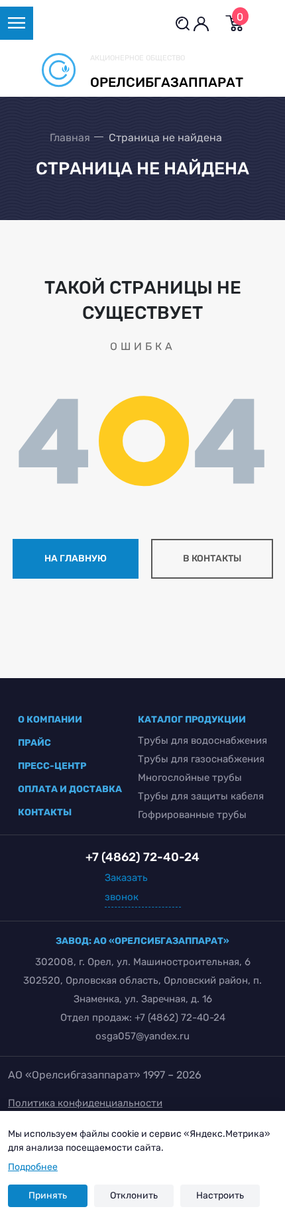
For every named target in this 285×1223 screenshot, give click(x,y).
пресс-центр (52, 766)
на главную (75, 558)
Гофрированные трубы (192, 815)
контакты (45, 812)
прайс (34, 742)
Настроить (220, 1195)
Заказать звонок (126, 887)
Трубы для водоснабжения (202, 740)
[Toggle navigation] (16, 23)
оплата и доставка (70, 789)
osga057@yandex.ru (142, 1036)
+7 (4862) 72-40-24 (180, 1017)
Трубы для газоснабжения (201, 759)
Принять (47, 1195)
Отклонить (134, 1195)
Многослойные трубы (190, 778)
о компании (50, 719)
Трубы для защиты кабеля (201, 796)
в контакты (212, 558)
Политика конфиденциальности (85, 1103)
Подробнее (33, 1167)
